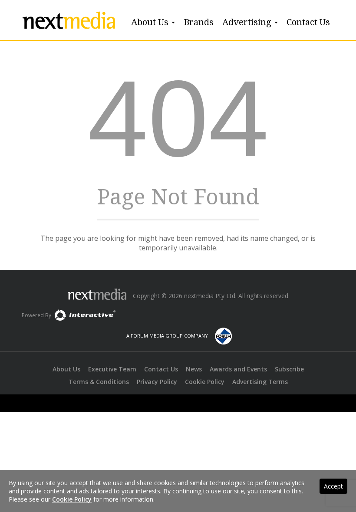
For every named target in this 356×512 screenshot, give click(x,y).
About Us (151, 22)
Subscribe (289, 369)
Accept (333, 486)
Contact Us (308, 22)
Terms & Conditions (99, 381)
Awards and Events (238, 369)
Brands (199, 22)
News (194, 369)
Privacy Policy (157, 381)
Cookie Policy (204, 381)
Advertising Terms (260, 381)
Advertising (248, 22)
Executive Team (112, 369)
